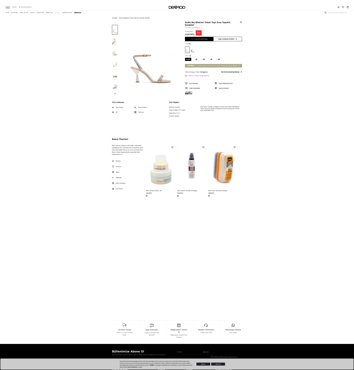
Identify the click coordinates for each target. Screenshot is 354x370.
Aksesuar (40, 12)
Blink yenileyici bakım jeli (154, 190)
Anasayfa (114, 18)
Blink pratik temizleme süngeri (217, 190)
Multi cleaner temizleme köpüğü (187, 190)
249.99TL (180, 193)
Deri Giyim (24, 12)
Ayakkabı (14, 12)
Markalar (49, 12)
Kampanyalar (67, 12)
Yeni (7, 12)
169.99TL (149, 193)
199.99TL (211, 193)
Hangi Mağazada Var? (226, 83)
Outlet (57, 12)
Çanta (32, 12)
